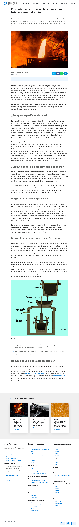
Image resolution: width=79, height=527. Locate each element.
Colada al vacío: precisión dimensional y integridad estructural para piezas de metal (17, 423)
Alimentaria (33, 502)
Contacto (64, 3)
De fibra (57, 453)
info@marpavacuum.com (12, 475)
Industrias (36, 3)
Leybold (57, 492)
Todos (56, 460)
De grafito (57, 451)
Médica (32, 508)
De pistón (33, 460)
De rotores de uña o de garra (38, 455)
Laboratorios (34, 506)
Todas (56, 449)
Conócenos (8, 453)
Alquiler (57, 507)
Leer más (16, 429)
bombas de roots (59, 376)
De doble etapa (34, 497)
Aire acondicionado (35, 510)
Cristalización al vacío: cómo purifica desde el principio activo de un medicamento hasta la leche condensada (60, 423)
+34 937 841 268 (15, 471)
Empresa (55, 3)
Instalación (58, 505)
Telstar (57, 496)
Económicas (34, 462)
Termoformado (34, 515)
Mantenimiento (58, 503)
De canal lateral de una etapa (38, 456)
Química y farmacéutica (36, 504)
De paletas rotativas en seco (38, 453)
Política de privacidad (11, 458)
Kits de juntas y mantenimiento (62, 475)
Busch (56, 464)
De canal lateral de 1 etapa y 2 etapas (40, 469)
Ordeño (32, 514)
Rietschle (57, 494)
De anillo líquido (34, 471)
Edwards (57, 490)
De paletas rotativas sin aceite (38, 468)
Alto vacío (33, 489)
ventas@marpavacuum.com (13, 476)
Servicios (46, 3)
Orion (56, 462)
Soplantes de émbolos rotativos (38, 473)
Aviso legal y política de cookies (14, 460)
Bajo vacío (33, 488)
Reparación (58, 501)
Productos (25, 3)
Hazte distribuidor (10, 454)
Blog (7, 456)
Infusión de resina (35, 512)
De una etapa (34, 495)
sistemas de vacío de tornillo (35, 373)
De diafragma (34, 458)
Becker (57, 455)
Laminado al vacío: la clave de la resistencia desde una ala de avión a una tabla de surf (39, 422)
